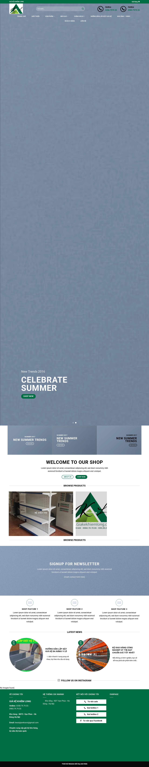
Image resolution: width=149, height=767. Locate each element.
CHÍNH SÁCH (78, 16)
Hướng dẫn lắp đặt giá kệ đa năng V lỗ (56, 650)
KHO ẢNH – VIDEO (123, 16)
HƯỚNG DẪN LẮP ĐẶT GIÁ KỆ (101, 16)
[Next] (143, 212)
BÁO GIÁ (64, 16)
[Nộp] (83, 9)
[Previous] (6, 212)
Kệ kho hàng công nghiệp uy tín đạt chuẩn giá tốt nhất (123, 650)
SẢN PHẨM (49, 16)
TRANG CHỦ (21, 16)
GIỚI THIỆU (36, 16)
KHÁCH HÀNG (70, 21)
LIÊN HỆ (83, 21)
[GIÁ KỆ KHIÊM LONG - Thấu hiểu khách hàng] (21, 9)
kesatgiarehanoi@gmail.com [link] (27, 722)
